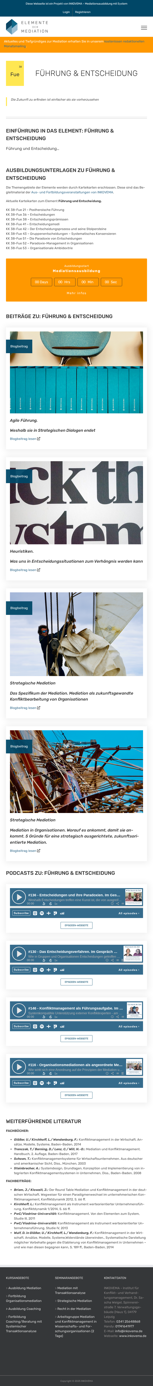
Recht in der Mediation (74, 1309)
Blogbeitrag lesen (23, 439)
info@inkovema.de (128, 1331)
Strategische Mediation (74, 1301)
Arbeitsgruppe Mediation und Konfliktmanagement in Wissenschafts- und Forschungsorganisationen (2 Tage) (76, 1326)
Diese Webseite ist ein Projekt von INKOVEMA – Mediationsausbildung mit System (76, 3)
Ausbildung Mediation (24, 1288)
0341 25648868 (128, 1321)
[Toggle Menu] (144, 27)
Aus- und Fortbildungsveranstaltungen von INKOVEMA (72, 192)
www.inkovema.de (132, 1336)
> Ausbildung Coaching (23, 1309)
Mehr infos (76, 293)
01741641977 (124, 1326)
